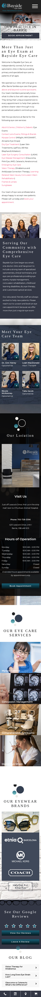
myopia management (19, 280)
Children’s (20, 127)
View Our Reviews (20, 933)
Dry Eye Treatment (10, 144)
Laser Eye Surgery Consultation (16, 155)
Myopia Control (9, 138)
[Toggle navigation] (35, 6)
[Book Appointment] (15, 994)
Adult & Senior (8, 127)
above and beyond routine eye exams (19, 90)
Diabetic (29, 127)
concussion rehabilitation (14, 283)
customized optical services (19, 290)
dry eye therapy (28, 286)
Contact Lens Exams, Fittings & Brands (19, 134)
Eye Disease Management (13, 158)
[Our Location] (26, 994)
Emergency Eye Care (11, 165)
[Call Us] (5, 994)
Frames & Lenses (9, 182)
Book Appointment (20, 36)
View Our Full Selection (20, 886)
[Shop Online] (36, 994)
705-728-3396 (24, 520)
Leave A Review (20, 942)
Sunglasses (7, 185)
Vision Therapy (8, 168)
